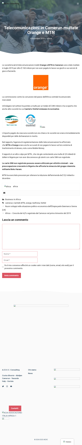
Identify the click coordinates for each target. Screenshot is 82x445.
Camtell (17, 203)
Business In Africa (13, 199)
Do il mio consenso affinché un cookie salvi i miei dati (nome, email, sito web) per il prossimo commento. (39, 267)
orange (29, 203)
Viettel (43, 203)
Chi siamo (32, 370)
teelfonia (36, 203)
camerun (9, 203)
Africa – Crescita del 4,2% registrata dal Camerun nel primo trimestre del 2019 (38, 213)
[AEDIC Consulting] (10, 3)
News (30, 373)
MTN (23, 203)
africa (49, 38)
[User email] (4, 193)
